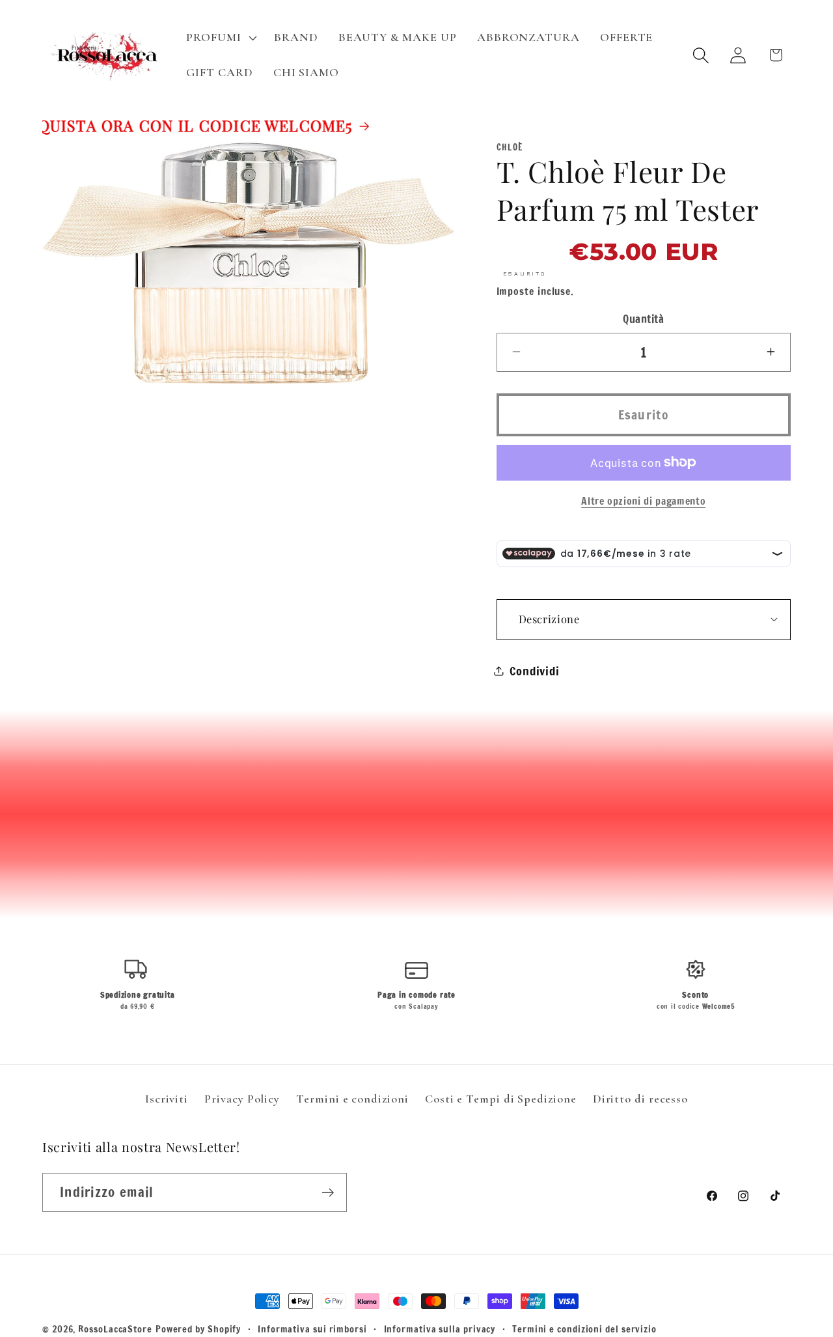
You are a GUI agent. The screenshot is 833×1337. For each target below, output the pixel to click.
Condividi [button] (535, 670)
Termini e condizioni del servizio (584, 1329)
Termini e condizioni (352, 1099)
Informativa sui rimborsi (312, 1329)
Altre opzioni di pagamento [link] (643, 500)
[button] (220, 37)
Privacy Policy (242, 1099)
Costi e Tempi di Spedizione (501, 1099)
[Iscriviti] (327, 1193)
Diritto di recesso (640, 1099)
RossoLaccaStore (115, 1329)
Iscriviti (166, 1099)
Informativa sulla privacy (440, 1329)
